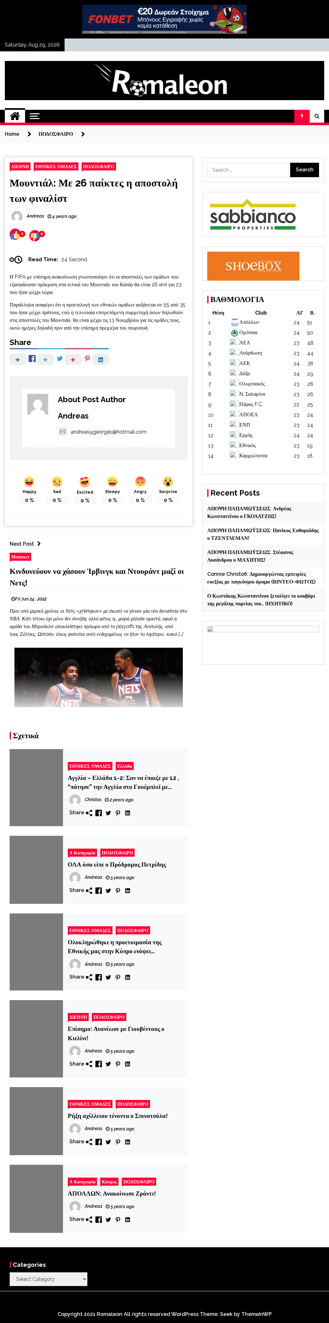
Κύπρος (109, 1181)
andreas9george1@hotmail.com (109, 432)
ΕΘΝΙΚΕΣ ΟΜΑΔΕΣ (56, 166)
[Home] (15, 116)
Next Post (22, 544)
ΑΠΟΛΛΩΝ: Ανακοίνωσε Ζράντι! (112, 1193)
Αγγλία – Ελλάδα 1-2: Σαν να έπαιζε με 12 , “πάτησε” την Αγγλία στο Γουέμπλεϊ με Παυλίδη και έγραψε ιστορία (123, 782)
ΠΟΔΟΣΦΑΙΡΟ (98, 166)
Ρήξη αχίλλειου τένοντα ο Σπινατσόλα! (118, 1115)
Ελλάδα (124, 766)
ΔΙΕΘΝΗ (20, 166)
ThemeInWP (256, 1314)
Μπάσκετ (20, 556)
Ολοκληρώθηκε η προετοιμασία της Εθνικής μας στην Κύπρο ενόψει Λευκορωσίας (115, 947)
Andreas (73, 415)
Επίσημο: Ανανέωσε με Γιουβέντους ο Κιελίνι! (116, 1033)
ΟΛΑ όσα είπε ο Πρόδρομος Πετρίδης (117, 864)
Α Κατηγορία (82, 852)
